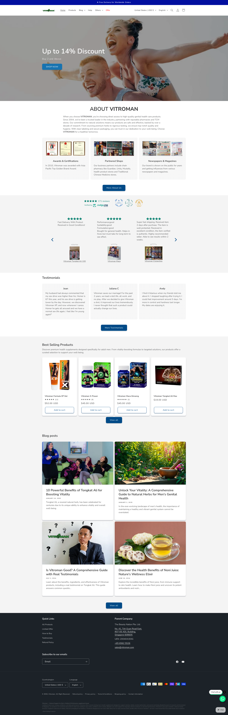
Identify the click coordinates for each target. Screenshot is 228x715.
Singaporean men (98, 708)
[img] (75, 219)
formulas (44, 708)
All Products (47, 624)
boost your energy (53, 705)
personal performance (149, 707)
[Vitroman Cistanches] (154, 253)
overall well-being (154, 705)
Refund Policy (48, 642)
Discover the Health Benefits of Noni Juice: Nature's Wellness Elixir (149, 572)
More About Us (114, 188)
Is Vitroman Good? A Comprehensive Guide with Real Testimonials (77, 572)
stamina (127, 705)
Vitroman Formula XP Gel (56, 396)
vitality (132, 705)
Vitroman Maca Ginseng (128, 396)
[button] (81, 10)
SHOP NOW (52, 66)
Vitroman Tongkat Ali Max (165, 396)
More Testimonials (114, 327)
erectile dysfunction (140, 705)
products (54, 707)
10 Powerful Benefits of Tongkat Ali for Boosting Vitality (74, 492)
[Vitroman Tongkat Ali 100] (75, 253)
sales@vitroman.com (124, 647)
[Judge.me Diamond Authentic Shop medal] (119, 203)
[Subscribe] (86, 662)
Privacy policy (90, 694)
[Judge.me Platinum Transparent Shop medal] (129, 203)
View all (114, 420)
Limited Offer (47, 629)
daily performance (74, 705)
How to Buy (47, 633)
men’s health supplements (105, 705)
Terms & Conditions (105, 694)
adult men (76, 707)
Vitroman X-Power (89, 396)
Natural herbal (179, 707)
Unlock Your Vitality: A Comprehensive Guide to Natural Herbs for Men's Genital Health (148, 494)
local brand (159, 708)
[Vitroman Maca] (114, 253)
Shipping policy (120, 694)
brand (87, 703)
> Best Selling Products (48, 711)
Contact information (135, 694)
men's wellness (180, 708)
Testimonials (47, 638)
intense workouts (135, 707)
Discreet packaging (71, 708)
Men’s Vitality (65, 703)
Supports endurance (54, 708)
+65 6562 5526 (122, 643)
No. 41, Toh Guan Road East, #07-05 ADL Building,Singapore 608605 (128, 631)
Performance (74, 703)
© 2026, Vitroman (48, 694)
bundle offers (134, 708)
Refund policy (78, 694)
